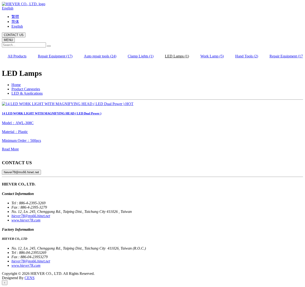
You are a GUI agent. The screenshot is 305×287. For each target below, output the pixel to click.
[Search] (49, 46)
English (7, 8)
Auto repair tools (100, 56)
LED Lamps (177, 56)
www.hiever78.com (26, 220)
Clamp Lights (140, 56)
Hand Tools (246, 56)
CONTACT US (14, 35)
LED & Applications (27, 93)
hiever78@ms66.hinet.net (21, 172)
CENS (30, 278)
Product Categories (25, 89)
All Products (17, 56)
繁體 (15, 17)
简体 (15, 22)
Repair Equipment (55, 56)
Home (16, 85)
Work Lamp (212, 56)
